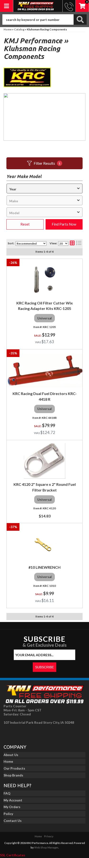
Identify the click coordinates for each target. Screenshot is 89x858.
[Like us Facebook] (8, 733)
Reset (25, 224)
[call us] (69, 6)
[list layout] (78, 243)
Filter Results (47, 163)
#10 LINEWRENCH (44, 567)
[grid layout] (72, 243)
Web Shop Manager (46, 847)
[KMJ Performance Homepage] (35, 6)
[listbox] (44, 188)
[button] (44, 19)
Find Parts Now (64, 224)
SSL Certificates (12, 855)
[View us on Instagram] (19, 733)
